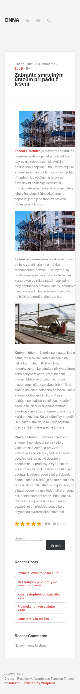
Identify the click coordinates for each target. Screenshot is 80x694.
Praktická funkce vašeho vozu (36, 608)
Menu (38, 20)
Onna (11, 20)
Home (28, 20)
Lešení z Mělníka (27, 150)
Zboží (19, 68)
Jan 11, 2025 (24, 64)
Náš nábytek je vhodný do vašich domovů (37, 583)
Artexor (14, 683)
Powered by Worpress (39, 683)
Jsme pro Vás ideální (33, 618)
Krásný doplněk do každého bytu (39, 595)
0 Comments (45, 64)
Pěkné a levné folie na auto (38, 573)
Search (20, 538)
